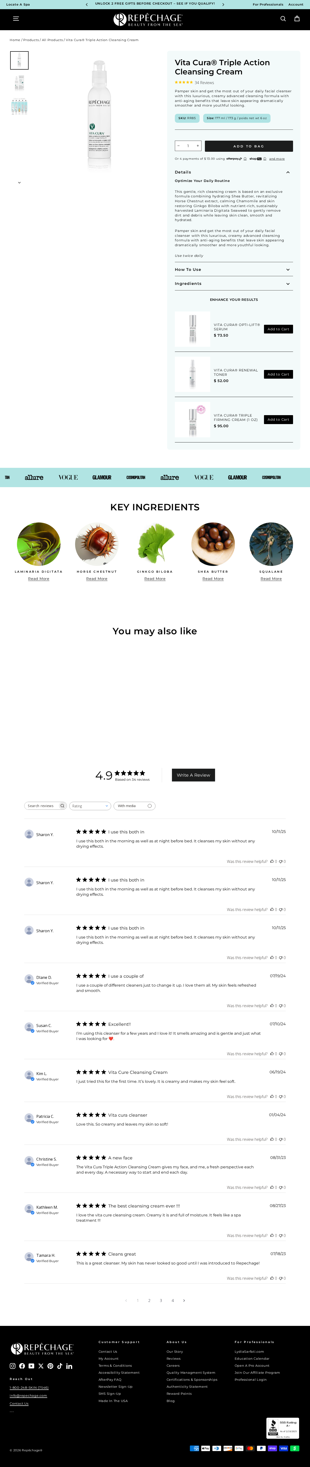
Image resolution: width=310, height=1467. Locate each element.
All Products (52, 40)
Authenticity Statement (187, 1386)
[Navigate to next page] (184, 1300)
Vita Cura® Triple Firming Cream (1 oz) (236, 417)
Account (296, 4)
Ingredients (188, 283)
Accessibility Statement (119, 1372)
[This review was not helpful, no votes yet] (280, 861)
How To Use (188, 269)
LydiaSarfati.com (249, 1351)
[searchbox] (41, 805)
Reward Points (179, 1393)
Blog (171, 1401)
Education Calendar (252, 1358)
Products (31, 40)
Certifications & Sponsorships (192, 1379)
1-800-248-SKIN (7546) (29, 1387)
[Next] (223, 4)
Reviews (174, 1358)
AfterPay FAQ (110, 1379)
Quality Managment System (191, 1372)
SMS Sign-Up (110, 1393)
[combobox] (90, 806)
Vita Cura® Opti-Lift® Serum (237, 327)
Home (15, 40)
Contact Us (19, 1403)
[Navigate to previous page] (126, 1300)
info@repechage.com (28, 1395)
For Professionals (268, 4)
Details (183, 172)
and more (277, 158)
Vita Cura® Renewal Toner (236, 372)
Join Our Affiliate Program (257, 1372)
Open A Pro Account (252, 1365)
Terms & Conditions (115, 1365)
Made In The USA (113, 1401)
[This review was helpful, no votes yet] (272, 861)
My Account (109, 1358)
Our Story (175, 1351)
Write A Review (193, 775)
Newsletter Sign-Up (116, 1386)
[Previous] (86, 4)
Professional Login (251, 1379)
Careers (173, 1365)
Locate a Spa (18, 4)
